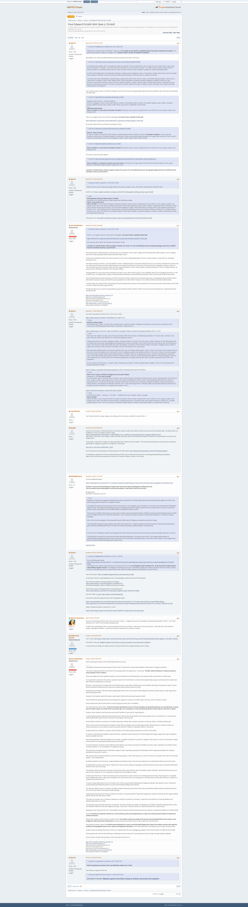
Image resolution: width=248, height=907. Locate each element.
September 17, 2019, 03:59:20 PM (94, 179)
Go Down (70, 37)
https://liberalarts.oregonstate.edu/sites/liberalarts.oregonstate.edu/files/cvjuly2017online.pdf (114, 121)
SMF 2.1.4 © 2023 (70, 905)
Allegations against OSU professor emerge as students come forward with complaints (125, 642)
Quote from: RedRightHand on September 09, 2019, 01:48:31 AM (105, 47)
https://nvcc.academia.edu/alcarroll (95, 297)
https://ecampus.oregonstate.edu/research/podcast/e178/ (103, 370)
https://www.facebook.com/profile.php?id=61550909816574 (104, 583)
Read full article (90, 545)
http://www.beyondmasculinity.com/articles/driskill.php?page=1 (149, 451)
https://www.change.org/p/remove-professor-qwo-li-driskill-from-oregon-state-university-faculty (115, 610)
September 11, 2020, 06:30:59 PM (94, 311)
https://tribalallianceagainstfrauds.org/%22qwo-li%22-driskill (116, 574)
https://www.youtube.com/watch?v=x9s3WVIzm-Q (101, 318)
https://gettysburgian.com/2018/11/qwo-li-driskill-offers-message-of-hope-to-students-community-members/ (118, 331)
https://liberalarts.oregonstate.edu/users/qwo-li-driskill (109, 97)
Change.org (136, 830)
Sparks (73, 43)
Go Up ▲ (180, 905)
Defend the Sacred (74, 637)
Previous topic (167, 33)
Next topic (176, 33)
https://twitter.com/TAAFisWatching (112, 594)
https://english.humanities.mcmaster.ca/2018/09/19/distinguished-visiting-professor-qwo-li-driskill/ (123, 192)
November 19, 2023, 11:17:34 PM (94, 476)
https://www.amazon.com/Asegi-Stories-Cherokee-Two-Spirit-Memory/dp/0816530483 (117, 62)
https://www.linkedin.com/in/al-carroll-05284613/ (99, 303)
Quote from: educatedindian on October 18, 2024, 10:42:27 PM (105, 861)
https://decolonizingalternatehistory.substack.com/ (99, 295)
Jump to (155, 894)
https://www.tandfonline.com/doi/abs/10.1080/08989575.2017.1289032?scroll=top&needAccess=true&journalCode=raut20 (123, 434)
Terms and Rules (172, 905)
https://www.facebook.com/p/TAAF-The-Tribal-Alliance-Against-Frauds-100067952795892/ (113, 591)
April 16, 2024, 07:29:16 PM (92, 618)
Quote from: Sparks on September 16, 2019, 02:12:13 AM (103, 183)
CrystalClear (75, 411)
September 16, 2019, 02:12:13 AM (94, 43)
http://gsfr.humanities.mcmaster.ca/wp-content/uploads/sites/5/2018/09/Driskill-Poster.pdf (124, 218)
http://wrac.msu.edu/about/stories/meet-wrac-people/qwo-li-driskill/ (113, 128)
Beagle (73, 428)
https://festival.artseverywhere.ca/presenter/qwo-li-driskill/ (104, 390)
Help (166, 905)
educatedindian (77, 225)
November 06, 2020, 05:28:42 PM (94, 428)
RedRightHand (76, 476)
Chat (147, 12)
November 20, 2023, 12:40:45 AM (94, 552)
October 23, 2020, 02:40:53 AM (93, 411)
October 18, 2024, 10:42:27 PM (93, 658)
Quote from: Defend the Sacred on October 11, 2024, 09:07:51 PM (106, 874)
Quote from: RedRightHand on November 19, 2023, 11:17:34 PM (105, 556)
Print (178, 37)
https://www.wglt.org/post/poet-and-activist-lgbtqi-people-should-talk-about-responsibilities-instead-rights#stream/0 (125, 159)
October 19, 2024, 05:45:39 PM (93, 857)
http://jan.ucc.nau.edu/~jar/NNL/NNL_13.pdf (99, 447)
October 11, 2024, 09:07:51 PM (93, 635)
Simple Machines (79, 905)
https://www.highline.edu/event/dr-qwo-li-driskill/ (108, 144)
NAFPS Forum (74, 7)
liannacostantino (77, 618)
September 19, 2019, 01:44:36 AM (94, 225)
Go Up (69, 886)
